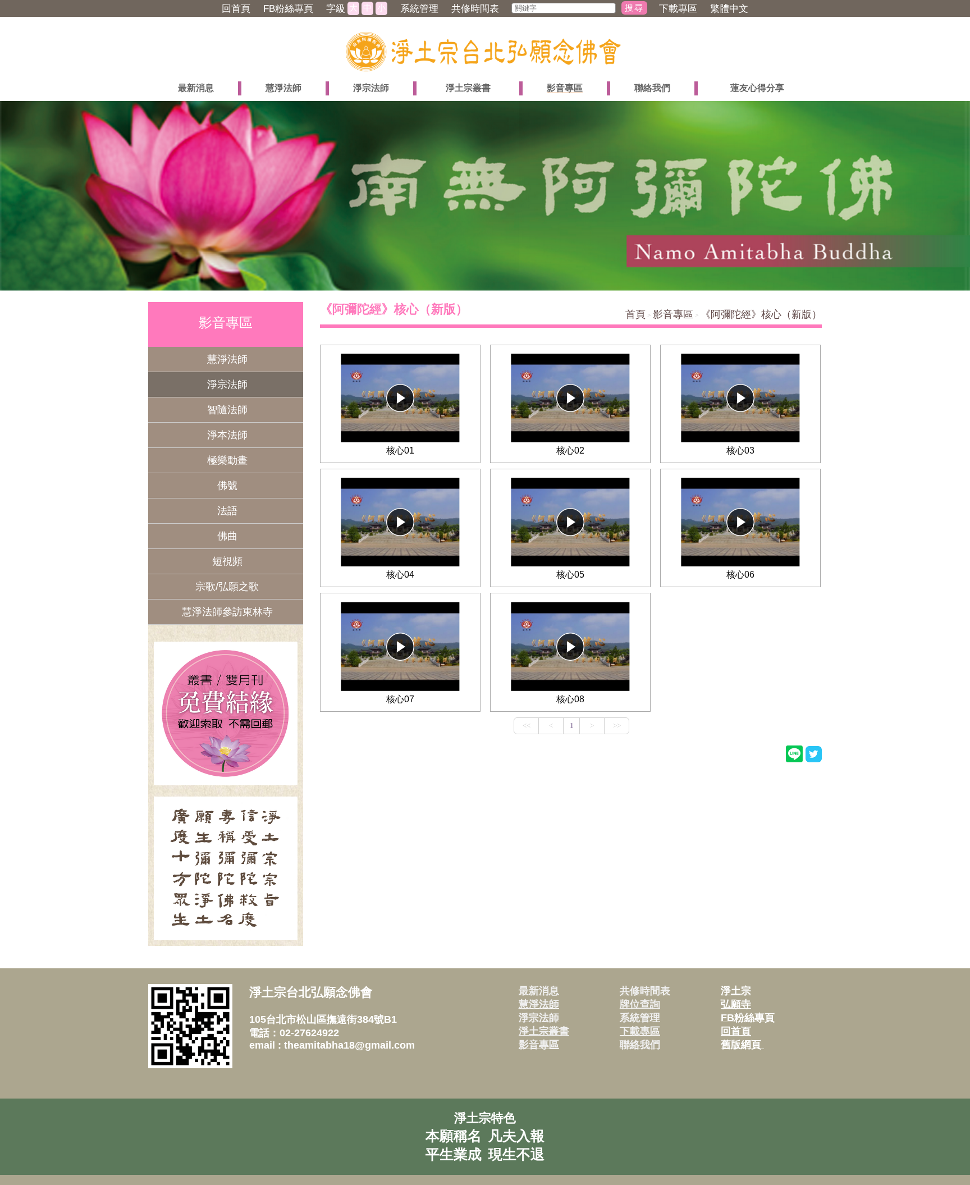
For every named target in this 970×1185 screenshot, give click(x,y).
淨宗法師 (539, 1017)
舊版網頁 (742, 1044)
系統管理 (640, 1017)
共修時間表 (645, 990)
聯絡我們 (640, 1044)
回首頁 (736, 1031)
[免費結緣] (225, 713)
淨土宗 (736, 990)
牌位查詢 (640, 1004)
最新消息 (539, 990)
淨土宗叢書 (544, 1031)
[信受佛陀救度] (225, 868)
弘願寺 (736, 1004)
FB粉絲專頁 (748, 1017)
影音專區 (673, 314)
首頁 (635, 314)
